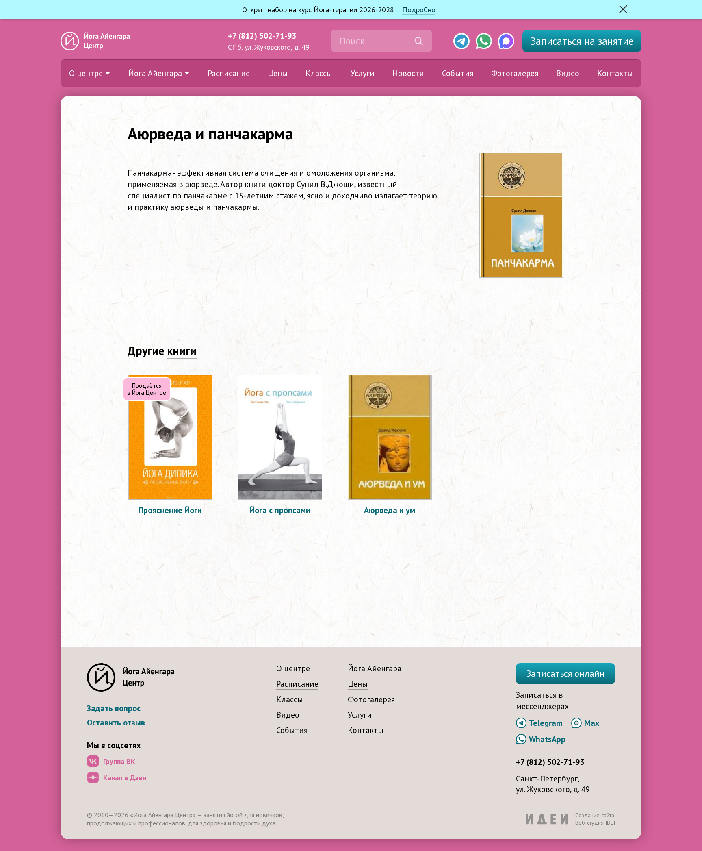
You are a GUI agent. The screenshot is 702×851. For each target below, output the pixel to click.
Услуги (363, 73)
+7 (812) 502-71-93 (262, 35)
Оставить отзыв (116, 722)
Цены (278, 73)
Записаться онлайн (565, 673)
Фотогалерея (514, 73)
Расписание (229, 73)
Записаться (582, 41)
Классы (319, 73)
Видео (567, 73)
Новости (408, 73)
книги (182, 350)
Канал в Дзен (124, 777)
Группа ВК (119, 761)
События (457, 73)
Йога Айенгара (155, 73)
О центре (86, 73)
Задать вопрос (114, 708)
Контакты (615, 73)
